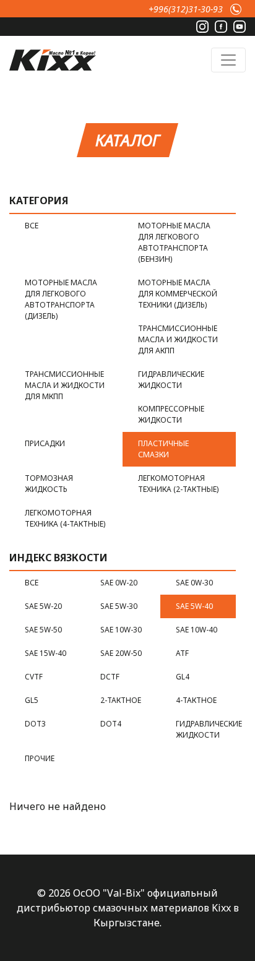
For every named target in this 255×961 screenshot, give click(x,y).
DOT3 (35, 723)
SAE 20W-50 (121, 653)
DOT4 (110, 723)
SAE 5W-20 (43, 606)
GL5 (31, 700)
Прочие (39, 758)
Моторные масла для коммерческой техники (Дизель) (177, 293)
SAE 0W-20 (118, 582)
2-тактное (120, 700)
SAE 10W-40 (196, 629)
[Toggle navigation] (228, 60)
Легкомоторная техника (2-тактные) (178, 483)
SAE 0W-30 (194, 582)
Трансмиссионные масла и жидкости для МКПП (65, 385)
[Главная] (52, 58)
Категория (38, 200)
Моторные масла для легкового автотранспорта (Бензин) (174, 242)
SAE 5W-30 (118, 606)
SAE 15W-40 (45, 653)
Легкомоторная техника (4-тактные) (65, 518)
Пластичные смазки (163, 449)
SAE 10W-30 (121, 629)
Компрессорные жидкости (171, 414)
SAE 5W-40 (194, 606)
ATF (182, 653)
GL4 (182, 676)
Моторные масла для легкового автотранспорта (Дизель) (61, 299)
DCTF (109, 676)
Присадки (45, 443)
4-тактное (196, 700)
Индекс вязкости (58, 557)
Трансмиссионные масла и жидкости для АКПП (178, 339)
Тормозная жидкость (49, 483)
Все (31, 225)
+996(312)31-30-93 (186, 9)
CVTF (34, 676)
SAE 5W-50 (43, 629)
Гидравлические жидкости (171, 379)
